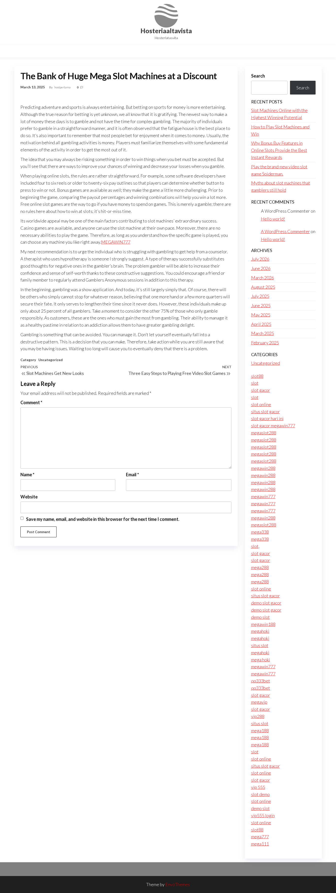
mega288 (260, 567)
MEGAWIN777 (115, 242)
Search (258, 76)
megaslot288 (263, 432)
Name (27, 474)
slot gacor (260, 390)
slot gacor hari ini (267, 418)
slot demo (260, 794)
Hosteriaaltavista (166, 31)
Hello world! (273, 219)
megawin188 (263, 624)
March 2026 (262, 277)
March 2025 (262, 333)
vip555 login (263, 815)
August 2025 (263, 287)
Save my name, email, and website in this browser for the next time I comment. (102, 519)
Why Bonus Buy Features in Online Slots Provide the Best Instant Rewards (279, 150)
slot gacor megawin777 (273, 425)
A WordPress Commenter (285, 231)
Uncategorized (50, 360)
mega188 (260, 730)
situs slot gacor (265, 411)
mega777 (260, 836)
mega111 (260, 843)
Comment (31, 402)
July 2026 (260, 259)
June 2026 (261, 268)
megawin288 (263, 468)
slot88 (257, 376)
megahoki (260, 631)
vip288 (257, 716)
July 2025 (260, 296)
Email (132, 474)
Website (29, 496)
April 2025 (261, 324)
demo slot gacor (266, 603)
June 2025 (261, 305)
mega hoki (260, 659)
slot (255, 383)
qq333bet (260, 681)
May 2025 (260, 315)
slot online (261, 404)
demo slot (260, 617)
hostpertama (62, 87)
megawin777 (263, 496)
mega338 (260, 532)
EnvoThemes (177, 884)
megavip (259, 702)
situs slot (259, 645)
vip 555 (258, 787)
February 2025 (265, 342)
